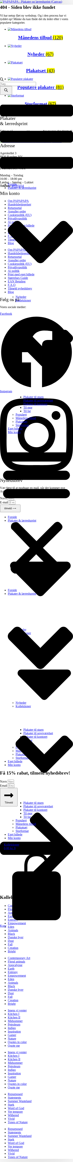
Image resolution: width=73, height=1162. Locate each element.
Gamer (12, 1035)
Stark (11, 1104)
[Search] (6, 90)
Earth (11, 968)
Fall (10, 944)
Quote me (14, 1045)
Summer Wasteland (20, 1101)
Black (11, 933)
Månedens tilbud (26, 418)
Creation (13, 948)
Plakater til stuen (33, 397)
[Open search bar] (2, 80)
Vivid (11, 1118)
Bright (12, 951)
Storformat (22, 425)
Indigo (12, 1028)
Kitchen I (13, 1014)
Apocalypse (15, 965)
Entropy (13, 972)
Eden (11, 979)
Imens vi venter (17, 1010)
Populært (21, 414)
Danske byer (15, 937)
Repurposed (15, 1094)
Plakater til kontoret (35, 404)
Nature (12, 1038)
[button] (36, 511)
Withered (13, 1115)
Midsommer (15, 1021)
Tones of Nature (18, 1122)
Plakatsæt (21, 421)
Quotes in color (17, 1042)
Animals (13, 930)
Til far (27, 411)
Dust (11, 940)
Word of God (16, 1108)
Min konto (14, 432)
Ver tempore (15, 1111)
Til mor (27, 407)
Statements (14, 1097)
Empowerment (17, 975)
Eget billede (15, 428)
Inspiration (14, 1031)
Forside (12, 184)
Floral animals (16, 961)
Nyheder (21, 297)
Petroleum (14, 1024)
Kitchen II (14, 1017)
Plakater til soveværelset (38, 400)
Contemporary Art (19, 958)
